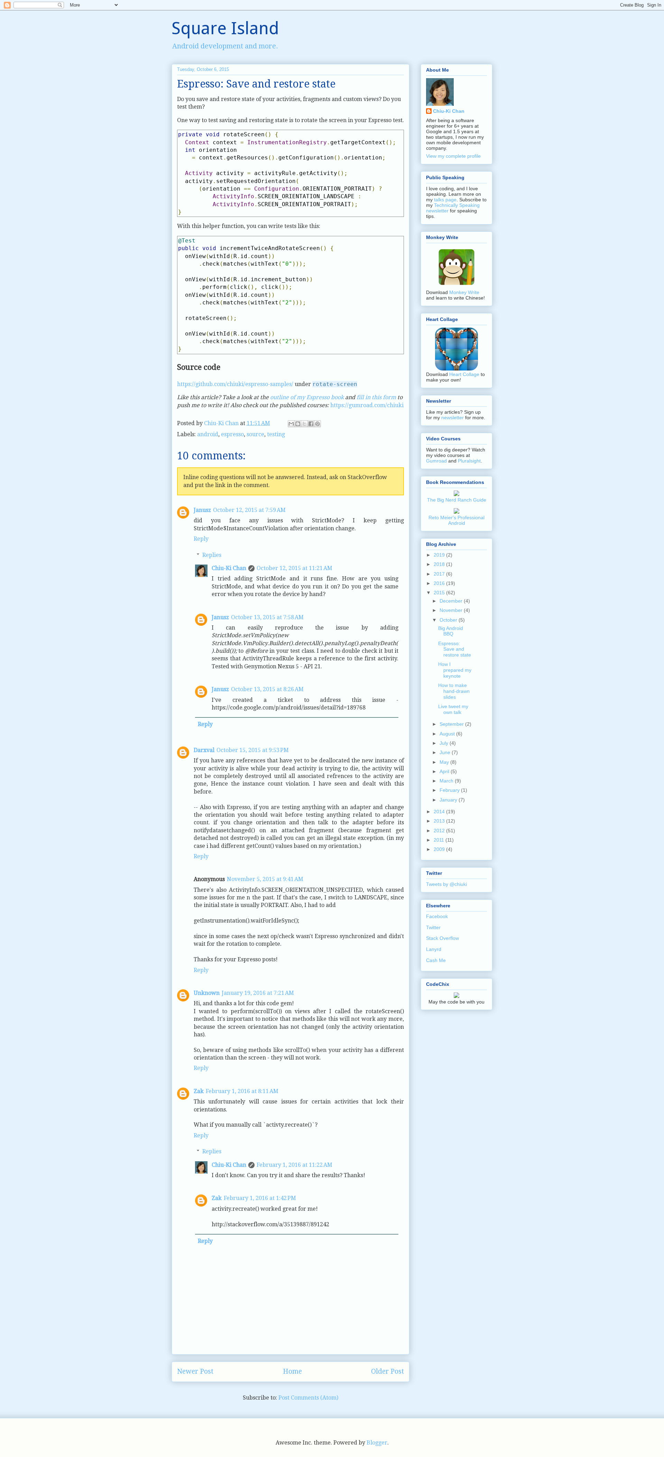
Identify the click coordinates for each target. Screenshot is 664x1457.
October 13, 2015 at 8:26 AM (267, 689)
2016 (440, 583)
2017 (440, 574)
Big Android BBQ (450, 631)
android (207, 434)
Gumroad (436, 461)
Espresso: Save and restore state (454, 649)
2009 (440, 849)
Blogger (377, 1442)
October (449, 620)
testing (276, 434)
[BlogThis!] (297, 423)
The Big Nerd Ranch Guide (456, 500)
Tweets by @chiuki (446, 884)
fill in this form (376, 397)
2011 (439, 840)
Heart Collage (464, 374)
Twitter (433, 927)
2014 (440, 811)
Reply (201, 538)
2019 (440, 555)
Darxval (204, 750)
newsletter (452, 417)
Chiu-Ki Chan (222, 423)
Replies (211, 555)
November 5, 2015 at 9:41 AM (265, 879)
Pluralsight (469, 461)
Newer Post (195, 1371)
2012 (440, 830)
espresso (232, 434)
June (446, 752)
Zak (199, 1091)
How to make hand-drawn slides (454, 691)
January (449, 800)
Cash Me (436, 960)
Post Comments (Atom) (308, 1397)
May (445, 762)
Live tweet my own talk (453, 709)
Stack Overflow (442, 938)
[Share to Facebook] (310, 423)
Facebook (437, 916)
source (255, 434)
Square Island (225, 28)
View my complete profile (453, 156)
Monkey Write (464, 292)
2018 (440, 564)
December (452, 601)
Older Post (387, 1371)
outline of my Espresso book (307, 397)
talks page (445, 199)
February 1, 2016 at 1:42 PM (260, 1198)
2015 (440, 592)
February (450, 790)
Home (292, 1371)
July (445, 743)
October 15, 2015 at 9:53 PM (252, 750)
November (452, 610)
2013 (440, 821)
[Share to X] (304, 423)
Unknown (207, 993)
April (445, 771)
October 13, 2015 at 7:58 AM (267, 617)
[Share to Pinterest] (317, 423)
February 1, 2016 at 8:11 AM (242, 1091)
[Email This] (291, 423)
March (447, 781)
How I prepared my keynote (454, 670)
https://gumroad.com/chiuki (367, 405)
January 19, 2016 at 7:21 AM (258, 993)
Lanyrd (433, 949)
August (448, 733)
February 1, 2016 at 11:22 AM (294, 1165)
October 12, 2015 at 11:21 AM (294, 568)
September (452, 724)
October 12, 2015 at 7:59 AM (249, 510)
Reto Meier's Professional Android (456, 520)
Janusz (202, 510)
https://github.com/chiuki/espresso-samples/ (236, 384)
